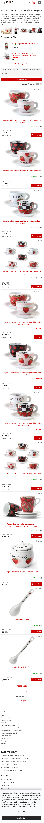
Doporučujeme (6, 70)
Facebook (7, 786)
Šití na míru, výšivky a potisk (9, 768)
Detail (38, 337)
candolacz (7, 788)
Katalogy (3, 741)
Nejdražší (25, 70)
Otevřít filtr (22, 79)
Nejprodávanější (35, 70)
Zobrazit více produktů (21, 64)
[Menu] (39, 3)
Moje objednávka (6, 736)
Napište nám (5, 746)
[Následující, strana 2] (22, 691)
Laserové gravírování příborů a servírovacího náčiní (16, 759)
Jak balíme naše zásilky (8, 723)
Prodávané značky (6, 738)
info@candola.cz (9, 780)
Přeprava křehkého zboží (8, 725)
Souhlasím (21, 818)
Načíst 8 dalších (22, 686)
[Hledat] (29, 3)
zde (33, 806)
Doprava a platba (6, 720)
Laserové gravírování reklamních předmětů (14, 762)
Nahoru (23, 701)
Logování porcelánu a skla (9, 765)
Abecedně (5, 74)
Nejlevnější (16, 70)
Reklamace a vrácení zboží (9, 733)
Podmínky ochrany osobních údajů (11, 731)
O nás (3, 715)
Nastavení (21, 811)
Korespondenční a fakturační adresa (12, 728)
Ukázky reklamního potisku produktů (12, 771)
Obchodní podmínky (7, 718)
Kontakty (4, 743)
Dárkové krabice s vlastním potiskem (12, 756)
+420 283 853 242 (9, 783)
